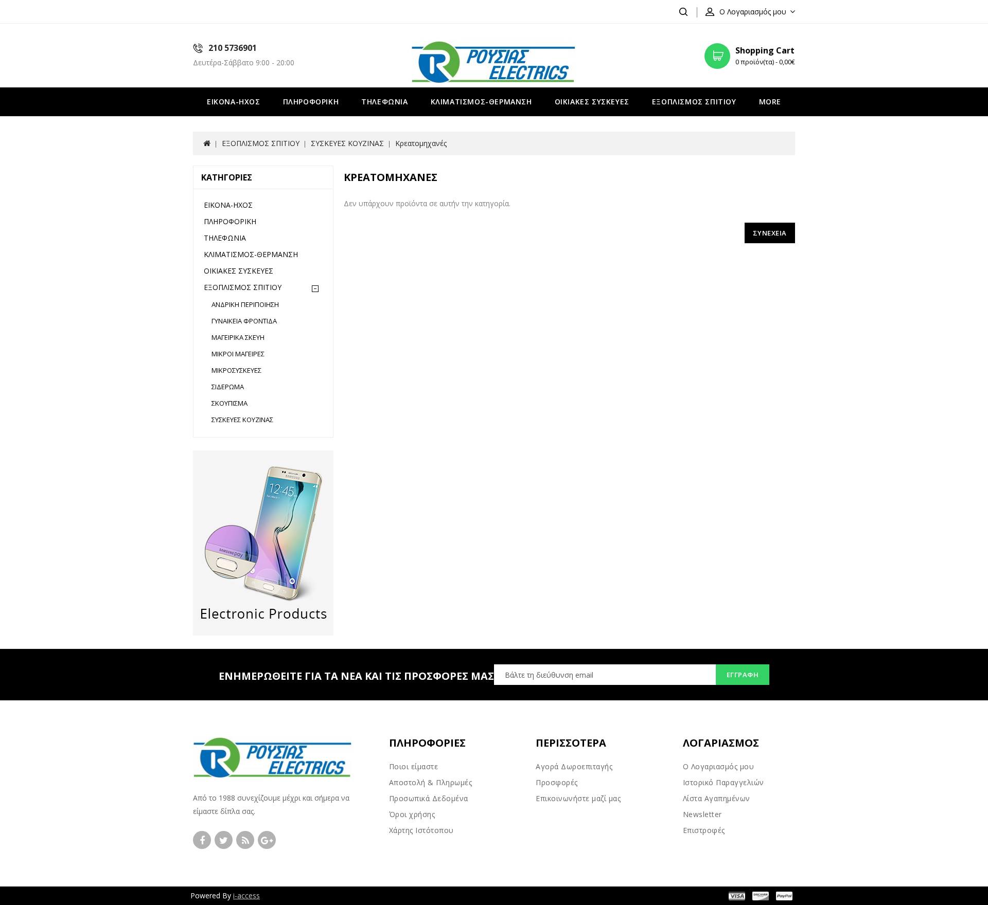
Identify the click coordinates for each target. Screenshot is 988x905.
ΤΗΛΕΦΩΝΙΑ (384, 101)
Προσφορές (557, 782)
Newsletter (702, 814)
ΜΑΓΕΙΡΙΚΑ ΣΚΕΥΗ (237, 337)
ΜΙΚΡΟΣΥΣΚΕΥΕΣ (236, 370)
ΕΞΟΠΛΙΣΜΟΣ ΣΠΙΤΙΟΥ (694, 101)
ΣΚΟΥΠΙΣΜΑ (229, 403)
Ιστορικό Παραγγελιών (723, 782)
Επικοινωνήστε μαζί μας (578, 798)
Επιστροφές (704, 830)
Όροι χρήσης (412, 814)
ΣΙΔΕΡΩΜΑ (227, 386)
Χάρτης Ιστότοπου (421, 830)
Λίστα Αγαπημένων (716, 798)
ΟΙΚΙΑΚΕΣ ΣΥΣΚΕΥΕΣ (592, 101)
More (770, 101)
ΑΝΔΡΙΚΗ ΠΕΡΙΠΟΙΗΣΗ (245, 304)
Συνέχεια (770, 233)
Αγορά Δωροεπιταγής (574, 766)
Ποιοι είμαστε (413, 766)
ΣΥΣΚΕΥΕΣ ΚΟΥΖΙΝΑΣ (347, 143)
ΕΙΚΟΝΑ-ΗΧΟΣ (233, 101)
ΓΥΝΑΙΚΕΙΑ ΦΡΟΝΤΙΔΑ (244, 320)
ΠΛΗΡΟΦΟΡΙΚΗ (311, 101)
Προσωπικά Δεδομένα (428, 798)
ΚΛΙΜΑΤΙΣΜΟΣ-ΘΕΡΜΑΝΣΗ (481, 101)
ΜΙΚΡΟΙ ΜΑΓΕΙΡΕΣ (237, 353)
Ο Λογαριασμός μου (718, 766)
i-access (246, 895)
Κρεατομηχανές (421, 143)
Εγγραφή (743, 674)
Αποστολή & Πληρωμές (430, 782)
